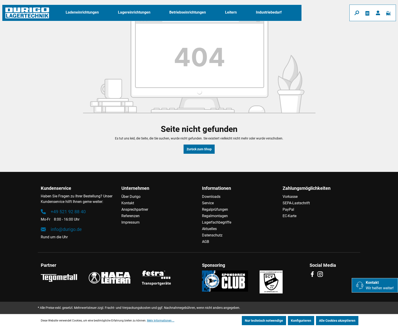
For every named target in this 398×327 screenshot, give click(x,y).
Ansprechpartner (134, 209)
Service (208, 203)
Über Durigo (130, 196)
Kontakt (127, 203)
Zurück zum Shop (199, 149)
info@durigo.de (66, 229)
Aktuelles (209, 229)
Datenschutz (212, 235)
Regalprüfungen (215, 209)
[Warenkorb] (388, 13)
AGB (205, 241)
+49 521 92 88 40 (68, 211)
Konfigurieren (301, 320)
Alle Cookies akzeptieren (337, 320)
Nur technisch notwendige (264, 320)
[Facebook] (313, 274)
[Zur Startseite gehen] (27, 12)
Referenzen (130, 216)
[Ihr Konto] (378, 13)
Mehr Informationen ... (160, 320)
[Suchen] (356, 13)
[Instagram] (321, 274)
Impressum (130, 222)
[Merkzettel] (367, 13)
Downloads (211, 196)
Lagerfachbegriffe (216, 222)
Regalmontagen (215, 216)
